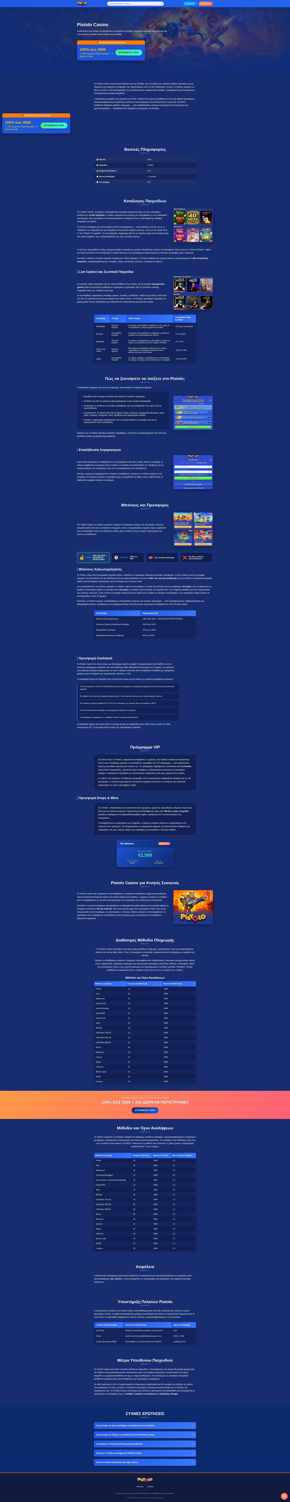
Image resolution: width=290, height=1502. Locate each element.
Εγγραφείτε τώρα (129, 52)
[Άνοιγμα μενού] (284, 1496)
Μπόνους (140, 1486)
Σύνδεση (190, 4)
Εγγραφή (206, 4)
